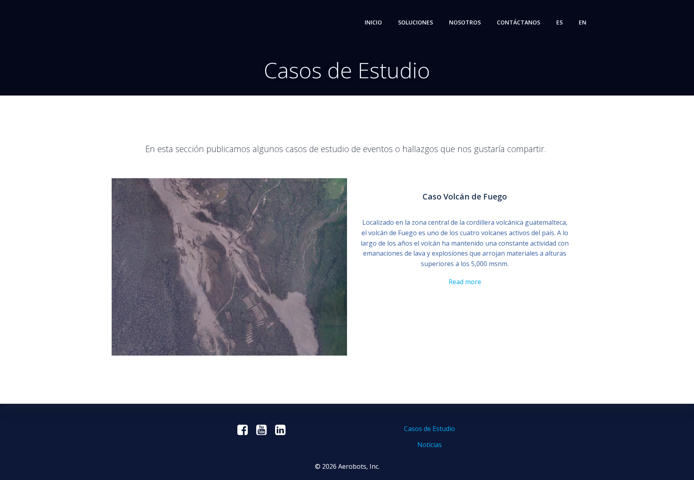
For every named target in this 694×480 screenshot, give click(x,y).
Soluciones (415, 22)
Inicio (373, 22)
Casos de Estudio (429, 428)
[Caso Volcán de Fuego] (229, 266)
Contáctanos (518, 22)
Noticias (429, 444)
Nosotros (465, 22)
